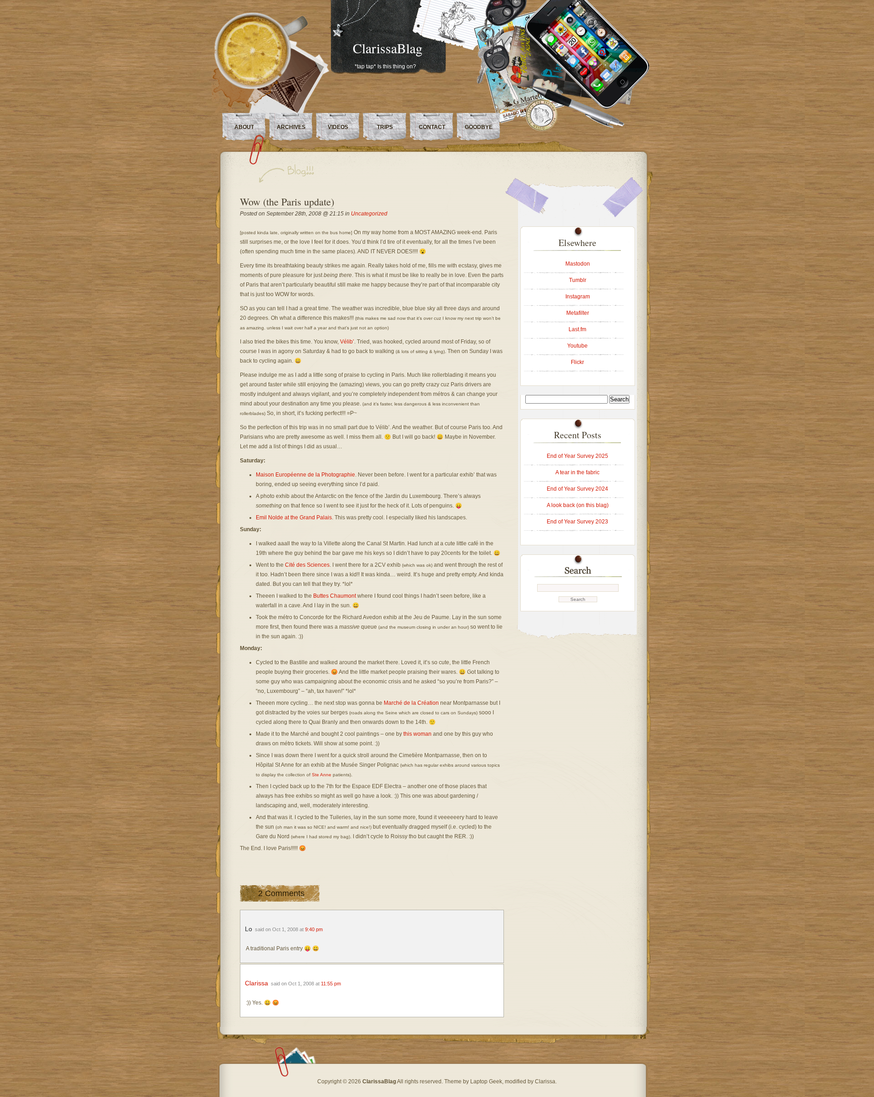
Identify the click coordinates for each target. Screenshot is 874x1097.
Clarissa (256, 983)
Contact (432, 127)
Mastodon (577, 264)
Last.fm (577, 329)
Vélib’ (347, 341)
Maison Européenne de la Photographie (305, 475)
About (244, 127)
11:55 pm (331, 983)
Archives (291, 127)
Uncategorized (369, 213)
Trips (385, 127)
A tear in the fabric (577, 472)
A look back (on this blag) (578, 505)
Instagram (577, 296)
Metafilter (577, 313)
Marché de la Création (411, 703)
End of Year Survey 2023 (577, 521)
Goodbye (479, 127)
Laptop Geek (486, 1081)
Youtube (577, 346)
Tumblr (577, 280)
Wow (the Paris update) (287, 201)
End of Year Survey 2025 (577, 456)
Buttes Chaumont (335, 596)
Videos (338, 127)
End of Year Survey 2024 (577, 489)
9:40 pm (314, 929)
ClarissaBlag (387, 48)
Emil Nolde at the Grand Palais (294, 517)
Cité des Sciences (307, 565)
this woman (417, 734)
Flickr (577, 362)
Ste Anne (321, 774)
